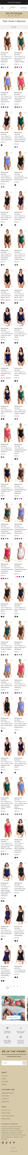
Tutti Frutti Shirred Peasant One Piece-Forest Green (7, 530)
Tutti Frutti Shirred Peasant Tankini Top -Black (20, 450)
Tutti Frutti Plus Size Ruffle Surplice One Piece (7, 334)
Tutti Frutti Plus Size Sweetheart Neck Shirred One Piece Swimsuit (19, 848)
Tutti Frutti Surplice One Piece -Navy (19, 295)
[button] (23, 8)
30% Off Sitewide (14, 13)
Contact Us (5, 1098)
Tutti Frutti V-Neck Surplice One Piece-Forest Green (20, 256)
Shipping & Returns (8, 1093)
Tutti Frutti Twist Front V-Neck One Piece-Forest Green (20, 138)
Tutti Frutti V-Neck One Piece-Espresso (20, 647)
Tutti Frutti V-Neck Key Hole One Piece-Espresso (6, 59)
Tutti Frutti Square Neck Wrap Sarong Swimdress (19, 932)
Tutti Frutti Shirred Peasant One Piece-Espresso (20, 490)
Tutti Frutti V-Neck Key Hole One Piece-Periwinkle (6, 99)
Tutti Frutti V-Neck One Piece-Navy (7, 411)
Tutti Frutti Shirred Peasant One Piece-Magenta (7, 570)
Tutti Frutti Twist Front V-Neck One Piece (6, 138)
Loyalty (4, 1078)
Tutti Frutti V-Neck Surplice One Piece (6, 217)
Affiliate (4, 1084)
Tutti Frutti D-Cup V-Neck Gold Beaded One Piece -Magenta (7, 846)
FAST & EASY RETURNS (20, 1032)
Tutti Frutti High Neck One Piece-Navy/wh (6, 931)
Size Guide (5, 1081)
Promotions (5, 1096)
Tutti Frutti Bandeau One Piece (6, 373)
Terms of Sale (6, 1113)
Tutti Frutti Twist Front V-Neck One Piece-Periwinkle (7, 178)
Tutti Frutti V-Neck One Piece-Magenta (7, 449)
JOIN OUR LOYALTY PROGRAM (20, 1042)
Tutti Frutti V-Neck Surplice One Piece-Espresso (6, 256)
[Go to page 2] (20, 986)
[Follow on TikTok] (6, 1142)
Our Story (5, 1076)
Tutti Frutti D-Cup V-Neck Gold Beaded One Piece (7, 764)
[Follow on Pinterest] (14, 1142)
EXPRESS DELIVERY (7, 1032)
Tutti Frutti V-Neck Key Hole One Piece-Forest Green (20, 59)
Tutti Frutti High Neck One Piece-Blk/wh (19, 888)
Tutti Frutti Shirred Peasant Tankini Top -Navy (7, 490)
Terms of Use (6, 1110)
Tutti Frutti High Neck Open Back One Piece (6, 723)
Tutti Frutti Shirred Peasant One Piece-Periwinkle (20, 530)
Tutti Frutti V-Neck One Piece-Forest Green (20, 411)
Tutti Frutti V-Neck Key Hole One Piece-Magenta (20, 99)
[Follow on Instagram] (3, 1142)
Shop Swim (13, 1017)
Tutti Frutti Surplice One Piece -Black (5, 295)
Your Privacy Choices (8, 1116)
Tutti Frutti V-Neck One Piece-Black (20, 373)
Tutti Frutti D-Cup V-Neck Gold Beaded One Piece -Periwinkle (20, 805)
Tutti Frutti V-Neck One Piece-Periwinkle (7, 685)
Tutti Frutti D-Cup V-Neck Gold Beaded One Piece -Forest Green (7, 805)
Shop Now (18, 2)
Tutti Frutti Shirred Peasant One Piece (20, 569)
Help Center (5, 1101)
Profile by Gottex (4, 53)
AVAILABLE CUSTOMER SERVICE (7, 1042)
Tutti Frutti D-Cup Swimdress (20, 971)
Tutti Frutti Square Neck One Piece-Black (20, 177)
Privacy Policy (6, 1118)
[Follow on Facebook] (10, 1142)
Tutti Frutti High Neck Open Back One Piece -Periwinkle (20, 724)
